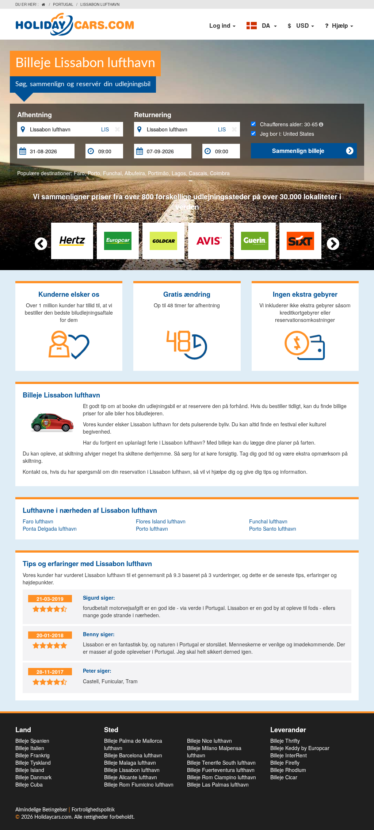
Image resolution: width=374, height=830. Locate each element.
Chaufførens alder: (287, 124)
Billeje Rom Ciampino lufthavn (221, 777)
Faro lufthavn (38, 521)
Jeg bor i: (285, 133)
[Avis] (209, 240)
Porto (94, 173)
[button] (261, 25)
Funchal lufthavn (268, 521)
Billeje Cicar (283, 777)
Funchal (112, 173)
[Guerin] (254, 240)
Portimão (158, 173)
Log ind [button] (220, 25)
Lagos (179, 173)
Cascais (198, 173)
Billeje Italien (29, 748)
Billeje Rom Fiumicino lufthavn (138, 784)
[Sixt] (300, 240)
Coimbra (220, 173)
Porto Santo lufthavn (272, 528)
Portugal (63, 4)
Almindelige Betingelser (42, 809)
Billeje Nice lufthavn (209, 740)
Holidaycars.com (53, 817)
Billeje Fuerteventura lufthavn (221, 769)
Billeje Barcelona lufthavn (133, 755)
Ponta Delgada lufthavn (50, 528)
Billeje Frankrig (32, 755)
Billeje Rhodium (288, 769)
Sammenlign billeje (312, 150)
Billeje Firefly (284, 762)
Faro (79, 173)
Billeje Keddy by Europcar (299, 748)
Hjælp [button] (341, 25)
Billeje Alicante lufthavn (130, 777)
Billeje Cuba (29, 784)
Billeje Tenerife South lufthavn (221, 762)
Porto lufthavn (152, 528)
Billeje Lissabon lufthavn (132, 769)
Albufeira (135, 173)
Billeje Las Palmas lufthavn (218, 784)
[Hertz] (72, 240)
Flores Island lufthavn (161, 521)
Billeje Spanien (32, 740)
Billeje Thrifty (285, 740)
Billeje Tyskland (33, 762)
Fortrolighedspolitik (93, 809)
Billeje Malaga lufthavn (130, 762)
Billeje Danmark (33, 777)
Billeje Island (29, 769)
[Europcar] (117, 240)
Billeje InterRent (288, 755)
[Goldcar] (163, 240)
